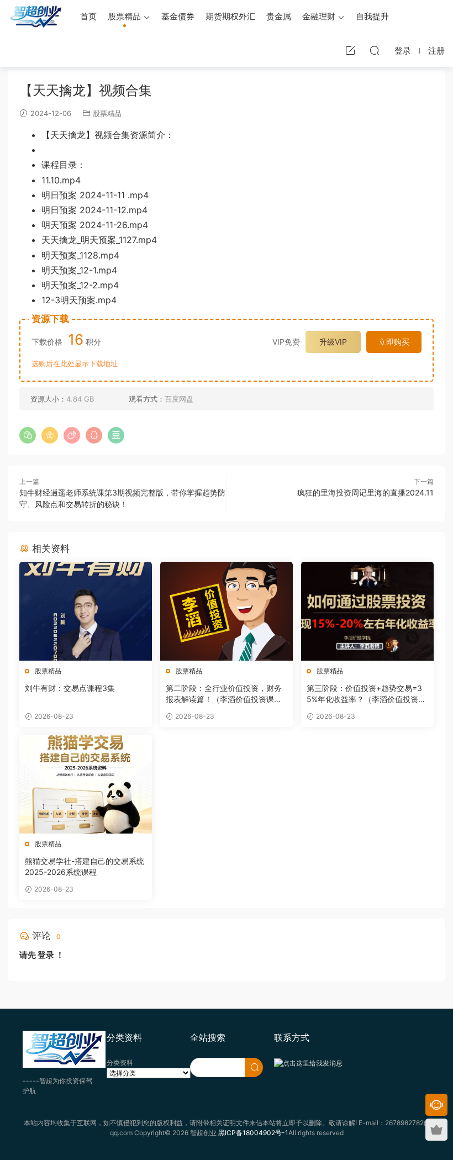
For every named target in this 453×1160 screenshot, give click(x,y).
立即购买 (393, 341)
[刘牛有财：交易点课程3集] (85, 611)
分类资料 (120, 1062)
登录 (46, 955)
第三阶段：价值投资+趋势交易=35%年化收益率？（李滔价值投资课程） (366, 694)
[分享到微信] (27, 435)
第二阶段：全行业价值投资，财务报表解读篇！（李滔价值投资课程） (224, 694)
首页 (88, 16)
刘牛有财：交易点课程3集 (70, 688)
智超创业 (36, 16)
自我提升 (372, 16)
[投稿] (350, 50)
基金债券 (177, 16)
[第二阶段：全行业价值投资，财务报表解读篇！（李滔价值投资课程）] (226, 611)
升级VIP (333, 341)
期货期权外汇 (230, 16)
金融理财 (318, 16)
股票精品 (124, 16)
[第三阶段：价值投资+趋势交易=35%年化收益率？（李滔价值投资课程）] (367, 611)
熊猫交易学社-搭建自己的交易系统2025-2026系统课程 (84, 866)
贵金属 (278, 16)
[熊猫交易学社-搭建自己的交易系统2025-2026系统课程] (85, 784)
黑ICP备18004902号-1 (253, 1133)
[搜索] (374, 50)
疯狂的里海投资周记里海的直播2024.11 (365, 492)
